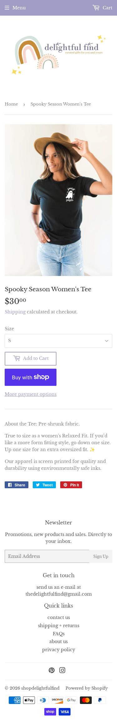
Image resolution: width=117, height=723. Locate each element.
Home (11, 104)
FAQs (59, 634)
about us (58, 641)
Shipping (15, 312)
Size (9, 329)
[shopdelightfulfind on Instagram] (62, 671)
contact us (58, 617)
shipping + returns (58, 625)
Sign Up (100, 556)
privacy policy (58, 649)
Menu (19, 8)
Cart (106, 8)
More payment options (30, 394)
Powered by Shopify (87, 688)
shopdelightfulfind (40, 688)
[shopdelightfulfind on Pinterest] (51, 671)
